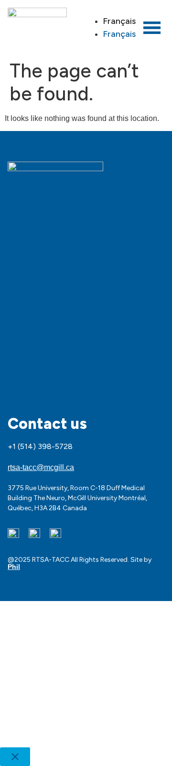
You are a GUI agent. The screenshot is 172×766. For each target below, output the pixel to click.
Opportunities (36, 344)
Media (20, 310)
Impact (22, 327)
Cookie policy (36, 275)
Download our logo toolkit (61, 378)
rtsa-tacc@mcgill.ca (41, 467)
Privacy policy (36, 258)
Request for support (50, 396)
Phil (14, 566)
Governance (34, 361)
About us (26, 292)
